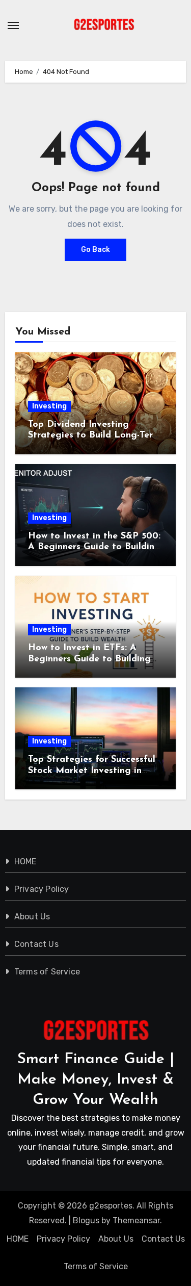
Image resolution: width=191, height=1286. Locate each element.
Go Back (95, 249)
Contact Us (36, 944)
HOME (25, 861)
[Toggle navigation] (13, 25)
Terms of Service (47, 971)
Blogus (86, 1220)
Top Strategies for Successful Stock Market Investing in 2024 (91, 770)
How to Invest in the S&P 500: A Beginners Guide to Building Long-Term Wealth (94, 547)
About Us (32, 916)
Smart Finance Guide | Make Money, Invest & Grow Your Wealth (95, 1079)
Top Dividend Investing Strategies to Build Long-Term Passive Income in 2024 (94, 435)
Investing (49, 406)
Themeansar (136, 1220)
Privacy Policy (41, 889)
